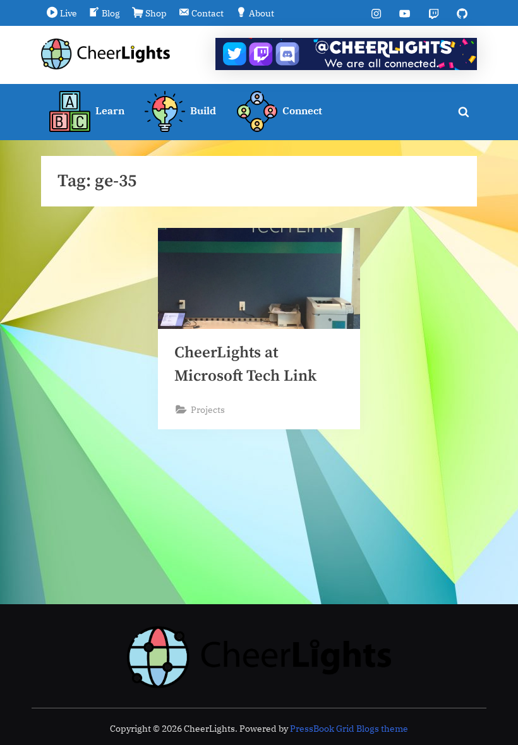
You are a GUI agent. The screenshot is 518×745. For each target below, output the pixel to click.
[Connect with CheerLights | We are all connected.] (346, 54)
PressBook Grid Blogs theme (349, 728)
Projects (208, 409)
